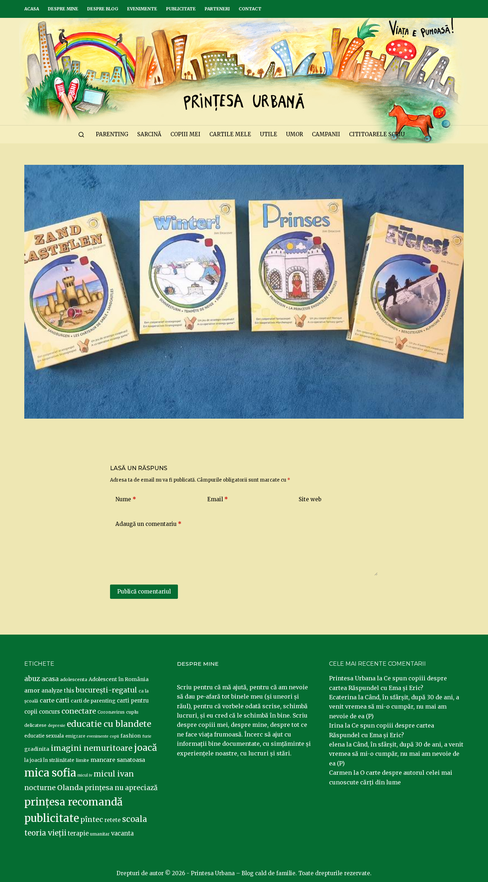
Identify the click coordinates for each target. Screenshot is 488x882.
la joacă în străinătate (49, 760)
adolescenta (73, 679)
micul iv (85, 775)
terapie (78, 833)
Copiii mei (185, 134)
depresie (56, 725)
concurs (49, 711)
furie (146, 736)
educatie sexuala (44, 736)
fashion (130, 736)
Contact (250, 8)
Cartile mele (230, 134)
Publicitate (181, 8)
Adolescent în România (119, 679)
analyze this (57, 690)
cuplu (132, 712)
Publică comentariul (144, 591)
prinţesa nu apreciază (121, 788)
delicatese (35, 725)
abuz (32, 679)
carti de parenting (93, 701)
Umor (294, 134)
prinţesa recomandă (73, 801)
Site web (310, 499)
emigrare (75, 736)
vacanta (122, 833)
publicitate (51, 818)
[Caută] (81, 134)
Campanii (326, 134)
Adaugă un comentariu (148, 524)
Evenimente (142, 8)
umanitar (100, 834)
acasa (50, 679)
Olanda (70, 787)
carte (47, 700)
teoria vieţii (45, 833)
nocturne (40, 788)
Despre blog (102, 8)
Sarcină (149, 134)
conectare (78, 711)
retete (112, 820)
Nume (125, 499)
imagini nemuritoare (92, 748)
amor (32, 690)
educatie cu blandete (109, 724)
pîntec (91, 819)
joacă (145, 747)
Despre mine (63, 8)
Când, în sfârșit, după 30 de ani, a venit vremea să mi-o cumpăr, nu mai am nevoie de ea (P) (394, 707)
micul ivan (114, 774)
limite (82, 760)
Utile (268, 134)
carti (62, 700)
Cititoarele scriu (377, 134)
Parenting (112, 134)
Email (217, 499)
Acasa (31, 8)
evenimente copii (103, 736)
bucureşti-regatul (106, 690)
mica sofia (50, 772)
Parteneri (217, 8)
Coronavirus (111, 712)
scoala (134, 819)
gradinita (36, 749)
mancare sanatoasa (117, 759)
